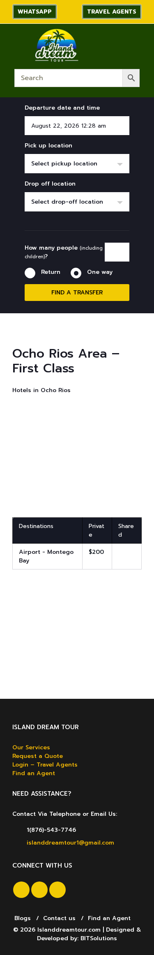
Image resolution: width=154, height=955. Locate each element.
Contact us (59, 918)
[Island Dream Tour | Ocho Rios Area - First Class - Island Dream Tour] (55, 45)
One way (100, 272)
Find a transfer (77, 292)
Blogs (22, 918)
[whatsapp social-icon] (57, 890)
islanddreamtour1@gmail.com (70, 842)
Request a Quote (37, 756)
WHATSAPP (35, 11)
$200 (96, 552)
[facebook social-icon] (21, 890)
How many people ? (64, 252)
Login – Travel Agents (45, 764)
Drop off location (50, 183)
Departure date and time (62, 107)
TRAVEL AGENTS (111, 11)
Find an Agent (33, 773)
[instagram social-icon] (39, 890)
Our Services (31, 747)
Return (50, 272)
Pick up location (48, 145)
